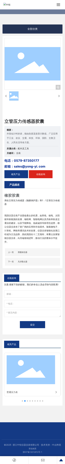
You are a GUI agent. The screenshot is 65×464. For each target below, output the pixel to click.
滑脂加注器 (22, 252)
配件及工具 (23, 148)
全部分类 (32, 29)
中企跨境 (56, 444)
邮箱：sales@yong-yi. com (24, 166)
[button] (22, 401)
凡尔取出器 (22, 261)
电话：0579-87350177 (21, 161)
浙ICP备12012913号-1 (32, 452)
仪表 (18, 153)
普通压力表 (12, 392)
